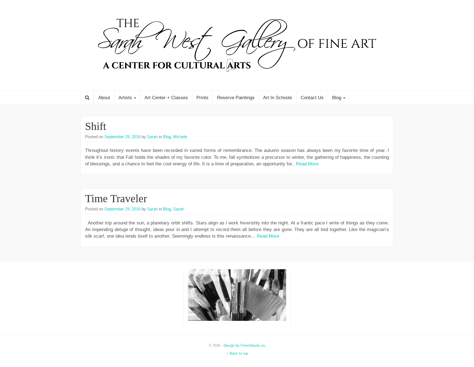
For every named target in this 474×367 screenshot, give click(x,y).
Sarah (152, 136)
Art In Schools (277, 97)
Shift (95, 126)
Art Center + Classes (166, 97)
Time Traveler (116, 198)
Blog (337, 97)
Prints (202, 97)
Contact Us (312, 97)
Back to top (238, 353)
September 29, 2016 (122, 136)
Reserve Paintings (236, 97)
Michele (180, 136)
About (104, 97)
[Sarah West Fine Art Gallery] (237, 45)
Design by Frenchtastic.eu (244, 345)
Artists (126, 97)
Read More (307, 163)
